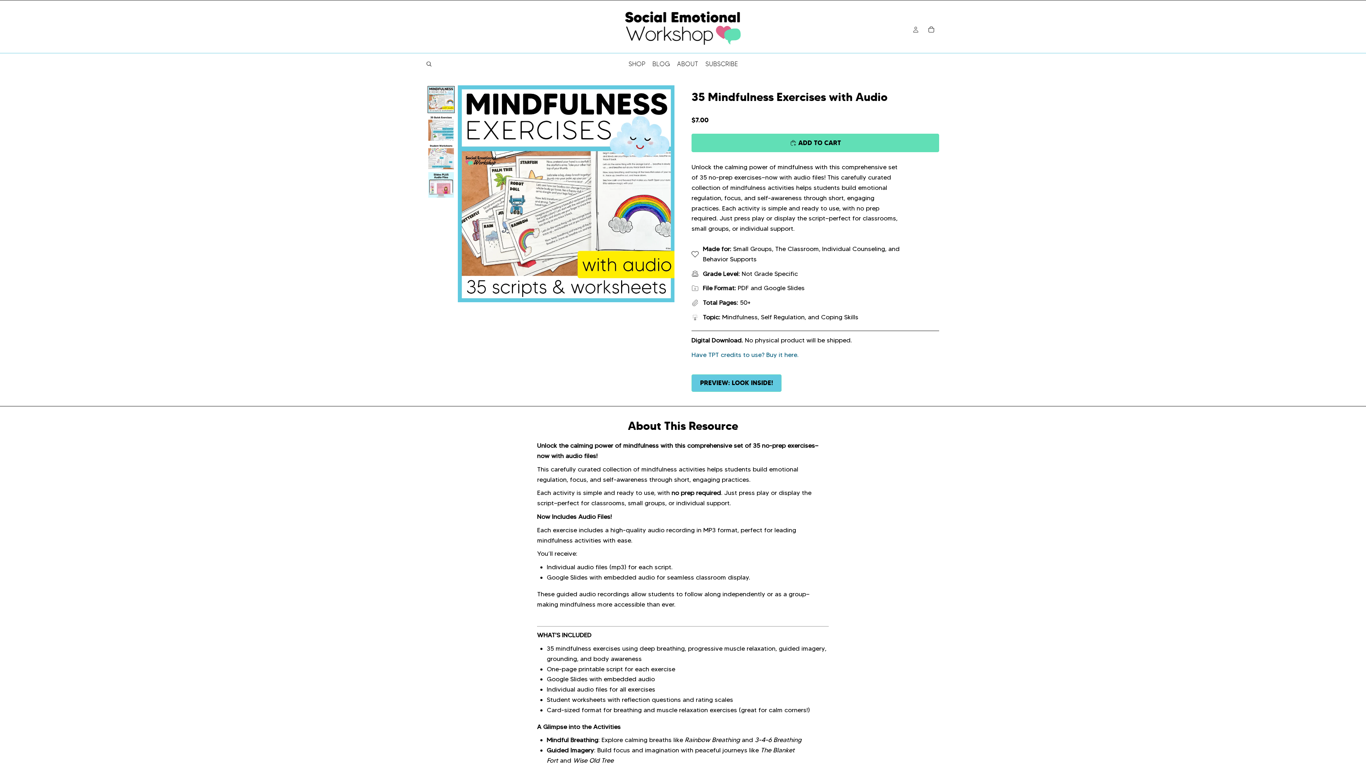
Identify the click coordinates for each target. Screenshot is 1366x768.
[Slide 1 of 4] (441, 99)
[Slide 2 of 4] (441, 128)
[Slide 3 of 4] (441, 156)
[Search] (429, 64)
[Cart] (931, 29)
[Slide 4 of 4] (441, 185)
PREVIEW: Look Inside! (736, 383)
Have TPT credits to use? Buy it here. (745, 355)
